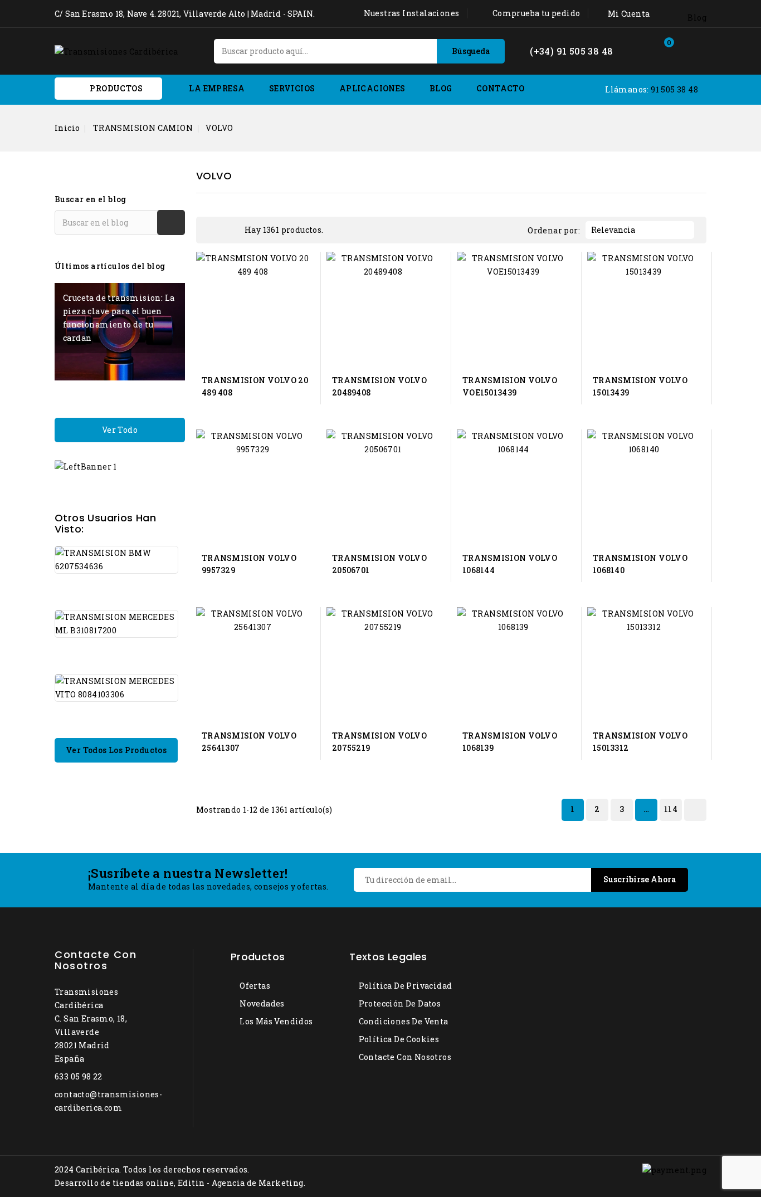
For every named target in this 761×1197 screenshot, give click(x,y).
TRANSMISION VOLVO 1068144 (509, 564)
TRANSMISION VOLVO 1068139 (509, 741)
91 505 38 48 (674, 89)
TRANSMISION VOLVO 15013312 (640, 741)
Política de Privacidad (404, 985)
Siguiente (694, 810)
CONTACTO (500, 88)
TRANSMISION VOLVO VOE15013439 (509, 386)
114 (670, 809)
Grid (213, 230)
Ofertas (254, 985)
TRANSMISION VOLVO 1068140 (640, 564)
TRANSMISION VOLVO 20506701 (379, 564)
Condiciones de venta (402, 1021)
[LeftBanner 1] (86, 466)
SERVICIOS (292, 88)
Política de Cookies (398, 1039)
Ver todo (120, 429)
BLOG (441, 88)
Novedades (261, 1003)
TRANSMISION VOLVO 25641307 (249, 741)
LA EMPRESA (217, 88)
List (230, 230)
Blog (696, 17)
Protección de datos (399, 1003)
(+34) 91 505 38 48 (571, 51)
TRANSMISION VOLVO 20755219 (379, 741)
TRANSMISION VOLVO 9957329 (249, 564)
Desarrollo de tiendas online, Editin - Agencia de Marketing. (180, 1183)
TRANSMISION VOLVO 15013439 (640, 386)
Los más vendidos (275, 1021)
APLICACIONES (372, 88)
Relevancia (638, 230)
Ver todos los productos (116, 750)
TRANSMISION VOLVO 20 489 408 (255, 386)
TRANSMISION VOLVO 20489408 (379, 386)
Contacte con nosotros (95, 960)
